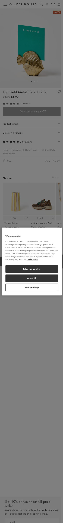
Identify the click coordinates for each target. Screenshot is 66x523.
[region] (32, 262)
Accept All (31, 278)
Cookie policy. (32, 259)
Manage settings (32, 287)
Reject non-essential (31, 269)
